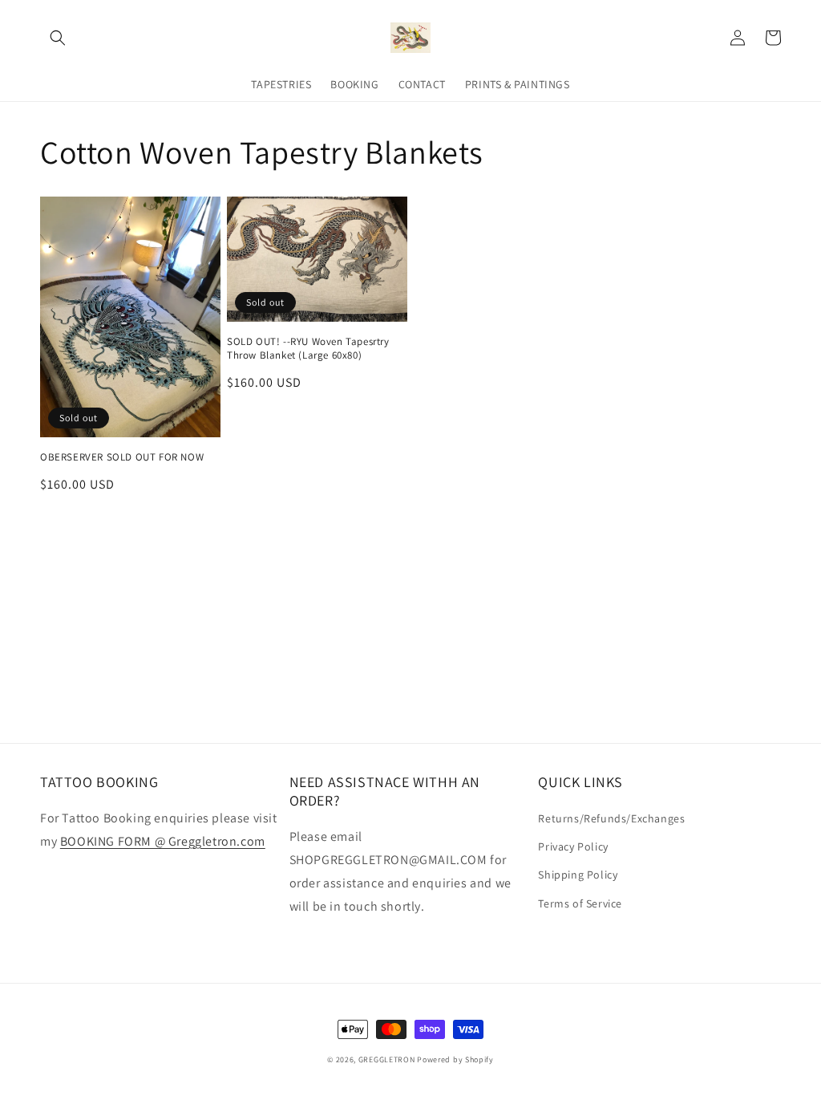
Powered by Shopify (455, 1059)
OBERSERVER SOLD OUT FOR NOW (122, 457)
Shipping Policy (577, 874)
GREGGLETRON (386, 1059)
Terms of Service (580, 903)
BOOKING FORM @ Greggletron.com (162, 841)
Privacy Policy (573, 846)
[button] (57, 37)
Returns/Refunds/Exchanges (611, 818)
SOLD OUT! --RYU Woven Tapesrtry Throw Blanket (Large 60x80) (308, 348)
